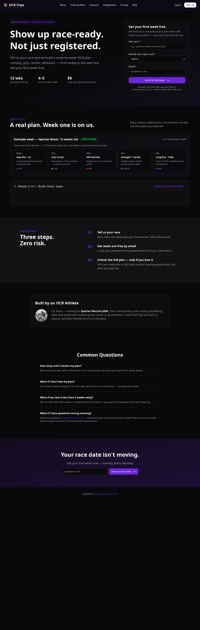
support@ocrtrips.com (73, 417)
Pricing (124, 4)
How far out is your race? (142, 54)
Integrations (109, 4)
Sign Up (190, 4)
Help (134, 4)
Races (63, 4)
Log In (178, 4)
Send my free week (155, 80)
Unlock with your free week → (169, 186)
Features (94, 4)
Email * (132, 66)
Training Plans (77, 4)
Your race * (134, 41)
